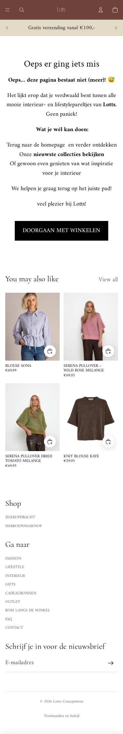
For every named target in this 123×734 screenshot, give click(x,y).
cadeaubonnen (20, 593)
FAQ (8, 619)
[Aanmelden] (111, 663)
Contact (14, 628)
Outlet (12, 602)
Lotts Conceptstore (68, 701)
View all (108, 280)
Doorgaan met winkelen (61, 231)
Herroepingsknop (23, 526)
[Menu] (7, 9)
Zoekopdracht (20, 517)
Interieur (15, 576)
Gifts (10, 584)
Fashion (13, 558)
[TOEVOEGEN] (50, 351)
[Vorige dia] (7, 28)
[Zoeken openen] (21, 10)
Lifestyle (14, 567)
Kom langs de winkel (27, 610)
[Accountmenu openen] (100, 10)
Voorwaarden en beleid (61, 716)
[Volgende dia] (116, 28)
